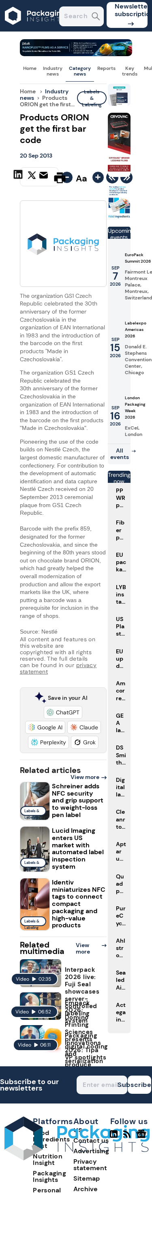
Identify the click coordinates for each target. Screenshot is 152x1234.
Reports (106, 68)
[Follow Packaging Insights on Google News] (142, 1137)
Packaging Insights (49, 1176)
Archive (85, 1189)
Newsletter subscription (131, 10)
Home (29, 68)
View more (85, 777)
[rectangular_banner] (119, 217)
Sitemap (86, 1178)
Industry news (52, 71)
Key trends (129, 71)
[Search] (95, 17)
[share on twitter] (32, 177)
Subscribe (139, 1085)
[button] (63, 712)
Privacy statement (90, 1165)
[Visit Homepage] (35, 29)
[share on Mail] (44, 177)
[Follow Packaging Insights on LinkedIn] (113, 1137)
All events (119, 453)
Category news (80, 71)
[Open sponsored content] (76, 54)
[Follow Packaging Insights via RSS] (128, 1137)
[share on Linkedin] (19, 177)
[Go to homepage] (77, 1158)
